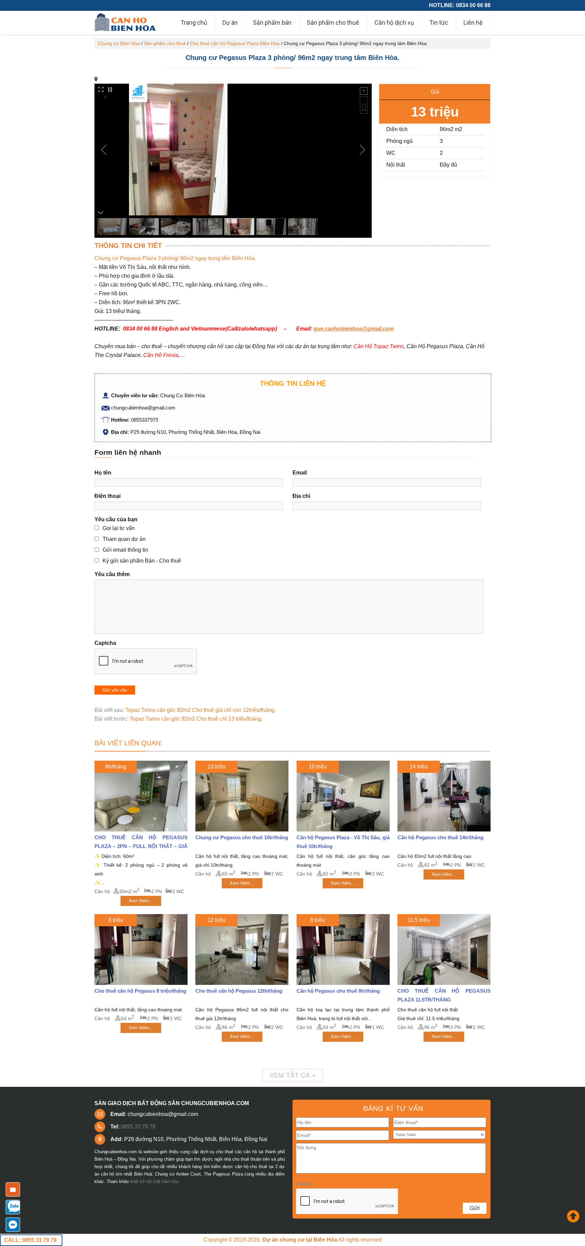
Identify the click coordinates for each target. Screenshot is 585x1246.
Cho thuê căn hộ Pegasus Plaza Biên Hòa (235, 43)
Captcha (105, 643)
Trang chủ (193, 22)
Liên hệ (473, 22)
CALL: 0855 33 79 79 (30, 1240)
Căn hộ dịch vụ (394, 22)
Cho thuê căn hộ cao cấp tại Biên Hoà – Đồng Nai (125, 23)
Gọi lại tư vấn (119, 528)
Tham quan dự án (124, 539)
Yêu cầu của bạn (115, 519)
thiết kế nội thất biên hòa (154, 1181)
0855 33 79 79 (138, 1126)
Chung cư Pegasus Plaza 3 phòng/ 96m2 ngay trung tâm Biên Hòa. (292, 57)
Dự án (230, 22)
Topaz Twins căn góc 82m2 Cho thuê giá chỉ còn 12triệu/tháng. (200, 710)
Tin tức (438, 22)
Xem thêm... (141, 900)
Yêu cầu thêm (112, 574)
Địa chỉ (301, 496)
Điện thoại (107, 496)
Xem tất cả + (292, 1075)
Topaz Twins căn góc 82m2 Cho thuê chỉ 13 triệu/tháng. (196, 719)
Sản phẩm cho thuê (333, 22)
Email (299, 473)
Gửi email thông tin (125, 550)
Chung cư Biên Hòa (119, 43)
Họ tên (102, 473)
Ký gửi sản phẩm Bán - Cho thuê (142, 561)
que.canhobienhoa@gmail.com (353, 329)
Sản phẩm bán (272, 22)
